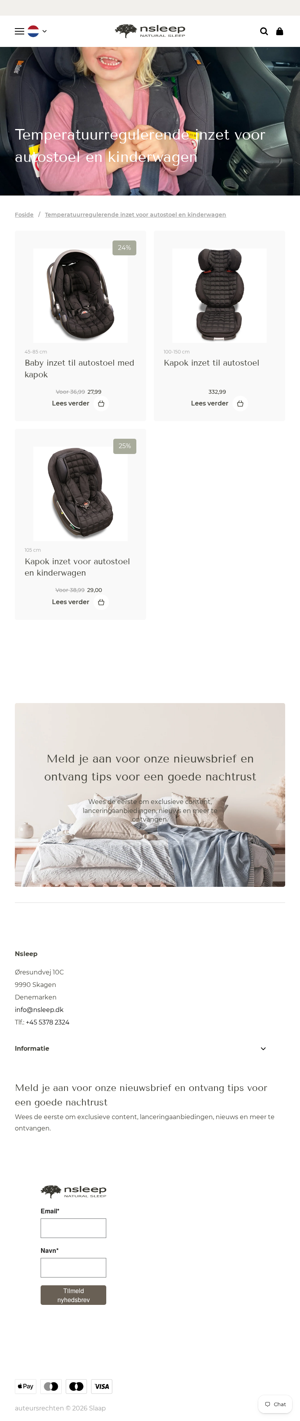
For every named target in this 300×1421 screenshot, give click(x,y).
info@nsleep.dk (39, 1010)
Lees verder (70, 403)
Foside (24, 214)
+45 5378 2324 (48, 1022)
